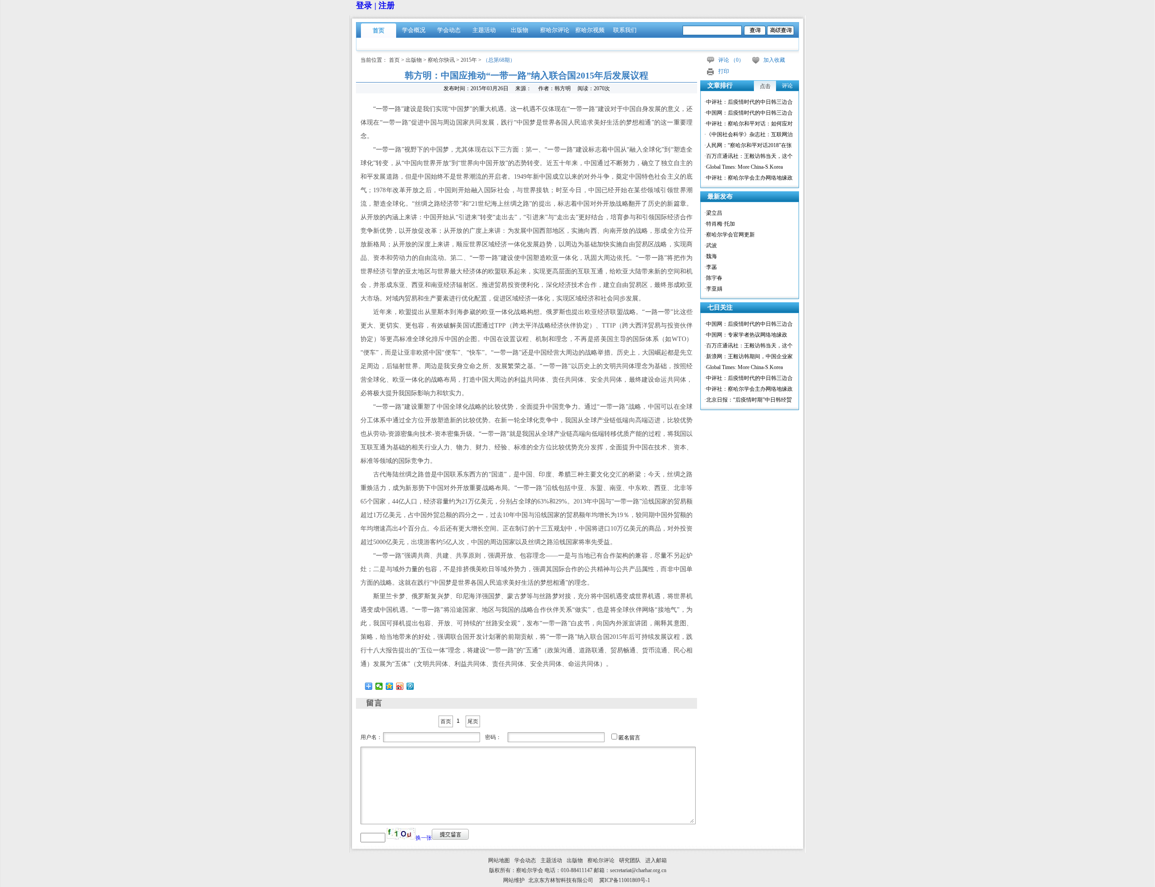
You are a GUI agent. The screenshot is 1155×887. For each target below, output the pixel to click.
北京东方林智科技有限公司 (560, 880)
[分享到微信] (379, 686)
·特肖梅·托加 (719, 224)
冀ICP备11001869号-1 (624, 880)
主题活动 (484, 30)
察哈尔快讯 (441, 60)
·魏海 (710, 256)
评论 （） (731, 60)
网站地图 (499, 860)
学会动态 (449, 30)
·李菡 (710, 267)
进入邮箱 (656, 860)
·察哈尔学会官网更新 (729, 234)
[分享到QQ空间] (389, 686)
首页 (378, 30)
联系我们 (625, 30)
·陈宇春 (713, 278)
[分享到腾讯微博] (410, 686)
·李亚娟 (713, 289)
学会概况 (413, 30)
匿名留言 (629, 738)
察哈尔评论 (554, 30)
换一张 (424, 838)
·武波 (710, 245)
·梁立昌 (713, 213)
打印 (723, 71)
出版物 (519, 30)
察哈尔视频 (590, 30)
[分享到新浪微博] (400, 686)
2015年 (469, 60)
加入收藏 (774, 60)
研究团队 (630, 860)
